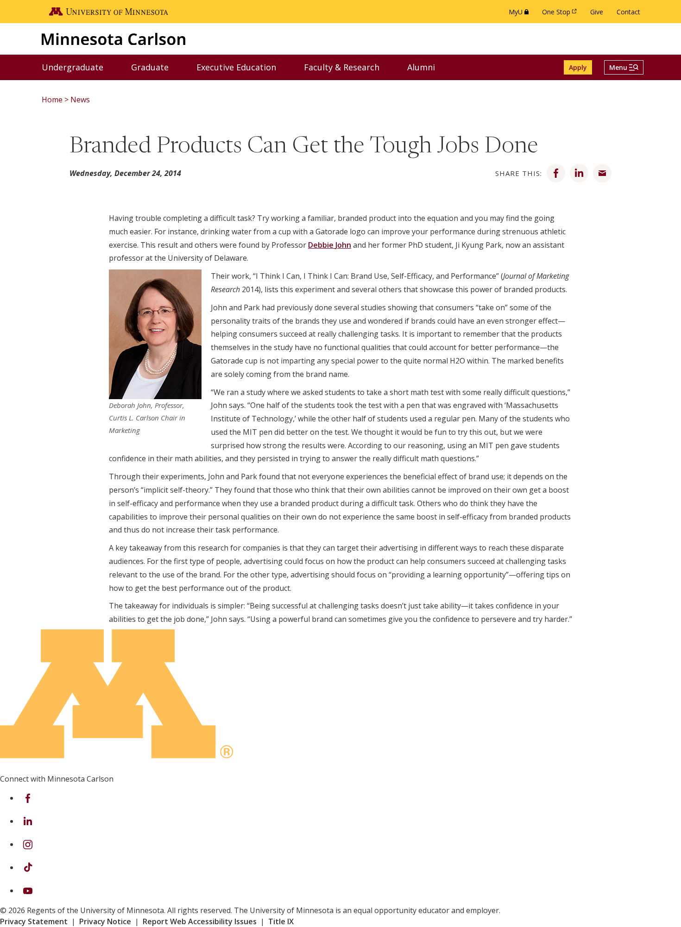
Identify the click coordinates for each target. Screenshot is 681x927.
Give (596, 11)
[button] (624, 67)
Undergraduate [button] (78, 67)
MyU (520, 14)
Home (52, 99)
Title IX (281, 921)
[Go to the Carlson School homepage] (113, 38)
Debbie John (329, 245)
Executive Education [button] (242, 67)
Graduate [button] (155, 67)
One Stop (561, 14)
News (80, 99)
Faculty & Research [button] (347, 67)
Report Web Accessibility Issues (200, 921)
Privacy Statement (34, 921)
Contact (628, 11)
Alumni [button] (427, 67)
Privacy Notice (105, 921)
